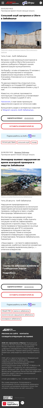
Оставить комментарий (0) (21, 126)
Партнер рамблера (20, 397)
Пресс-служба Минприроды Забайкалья (16, 197)
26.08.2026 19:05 (7, 152)
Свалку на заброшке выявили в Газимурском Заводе (20, 267)
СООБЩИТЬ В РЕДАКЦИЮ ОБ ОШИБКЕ (17, 337)
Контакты (24, 334)
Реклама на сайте (10, 334)
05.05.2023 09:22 (7, 9)
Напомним (6, 102)
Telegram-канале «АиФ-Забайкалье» (18, 110)
